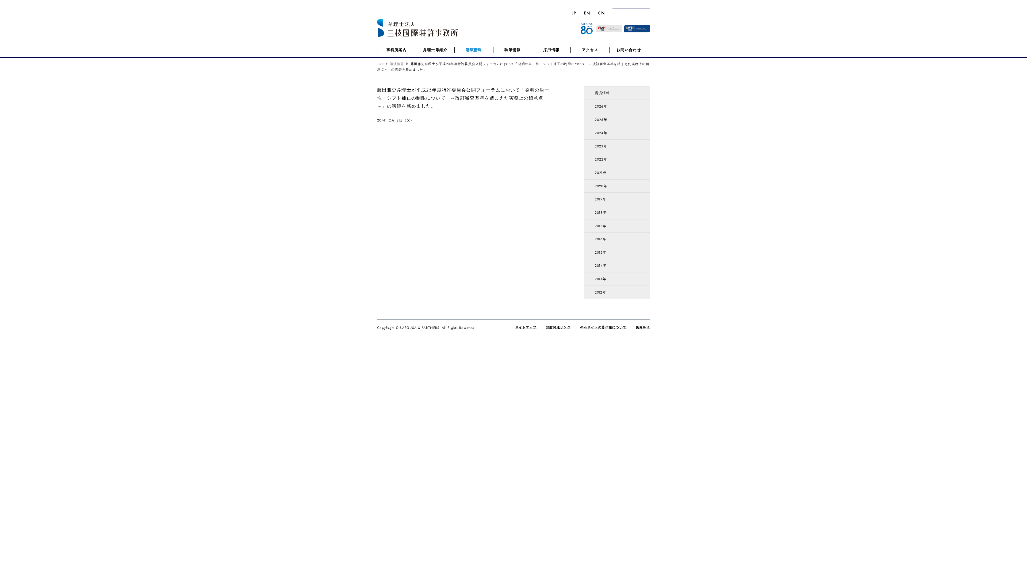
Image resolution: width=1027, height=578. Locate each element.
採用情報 (551, 49)
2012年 (600, 292)
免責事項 (643, 327)
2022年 (601, 159)
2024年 (601, 133)
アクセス (590, 49)
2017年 (601, 226)
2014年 (601, 265)
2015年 (601, 252)
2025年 (601, 119)
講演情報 (474, 49)
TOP (380, 64)
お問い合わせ (628, 49)
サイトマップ (526, 327)
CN (601, 13)
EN (587, 13)
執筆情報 (512, 49)
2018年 (601, 212)
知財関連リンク (558, 327)
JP (574, 13)
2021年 (601, 172)
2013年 (600, 279)
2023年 (601, 146)
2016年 (601, 239)
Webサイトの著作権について (603, 327)
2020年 (601, 186)
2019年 (601, 199)
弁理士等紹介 (435, 49)
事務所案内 (396, 49)
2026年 (601, 106)
